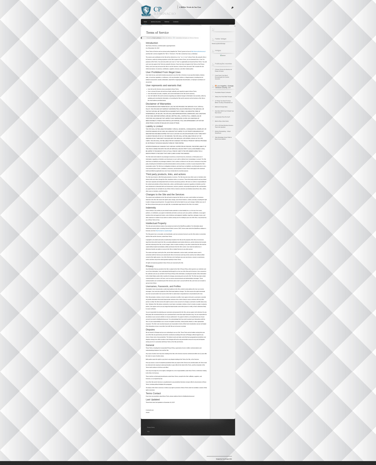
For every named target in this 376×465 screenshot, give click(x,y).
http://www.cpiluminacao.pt (198, 51)
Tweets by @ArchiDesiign (218, 43)
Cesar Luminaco (156, 38)
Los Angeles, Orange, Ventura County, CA (224, 87)
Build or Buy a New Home (222, 121)
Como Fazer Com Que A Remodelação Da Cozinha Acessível (222, 77)
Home (145, 22)
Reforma (167, 22)
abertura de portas (156, 22)
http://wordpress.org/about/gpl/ (164, 230)
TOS (148, 431)
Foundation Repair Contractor (223, 92)
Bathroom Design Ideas (221, 107)
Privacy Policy (151, 427)
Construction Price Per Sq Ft (222, 117)
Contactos (176, 22)
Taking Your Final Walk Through (223, 96)
